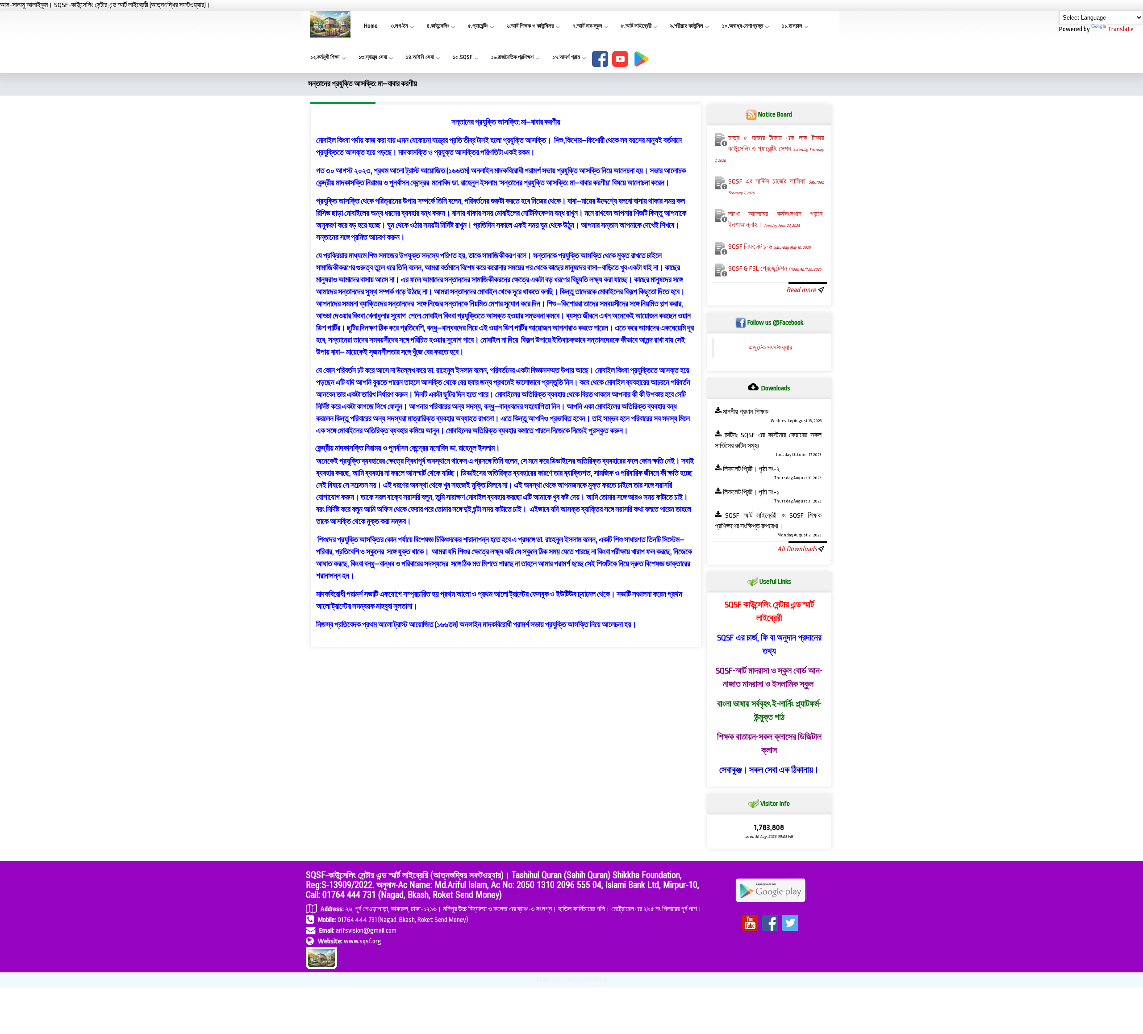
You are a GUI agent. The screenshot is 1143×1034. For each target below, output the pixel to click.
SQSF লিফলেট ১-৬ (769, 247)
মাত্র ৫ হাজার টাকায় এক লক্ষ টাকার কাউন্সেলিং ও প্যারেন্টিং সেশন (769, 148)
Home (370, 25)
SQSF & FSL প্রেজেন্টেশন (774, 268)
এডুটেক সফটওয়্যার (770, 348)
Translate (1121, 29)
